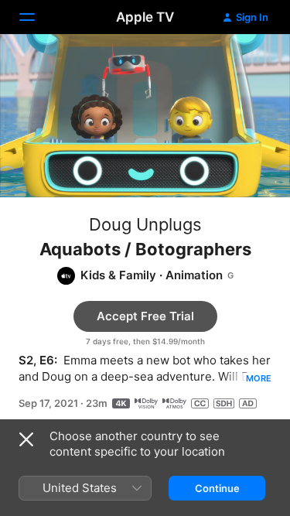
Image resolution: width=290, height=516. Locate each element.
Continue (217, 488)
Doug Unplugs (145, 224)
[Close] (26, 439)
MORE (258, 378)
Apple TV (145, 17)
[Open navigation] (36, 17)
